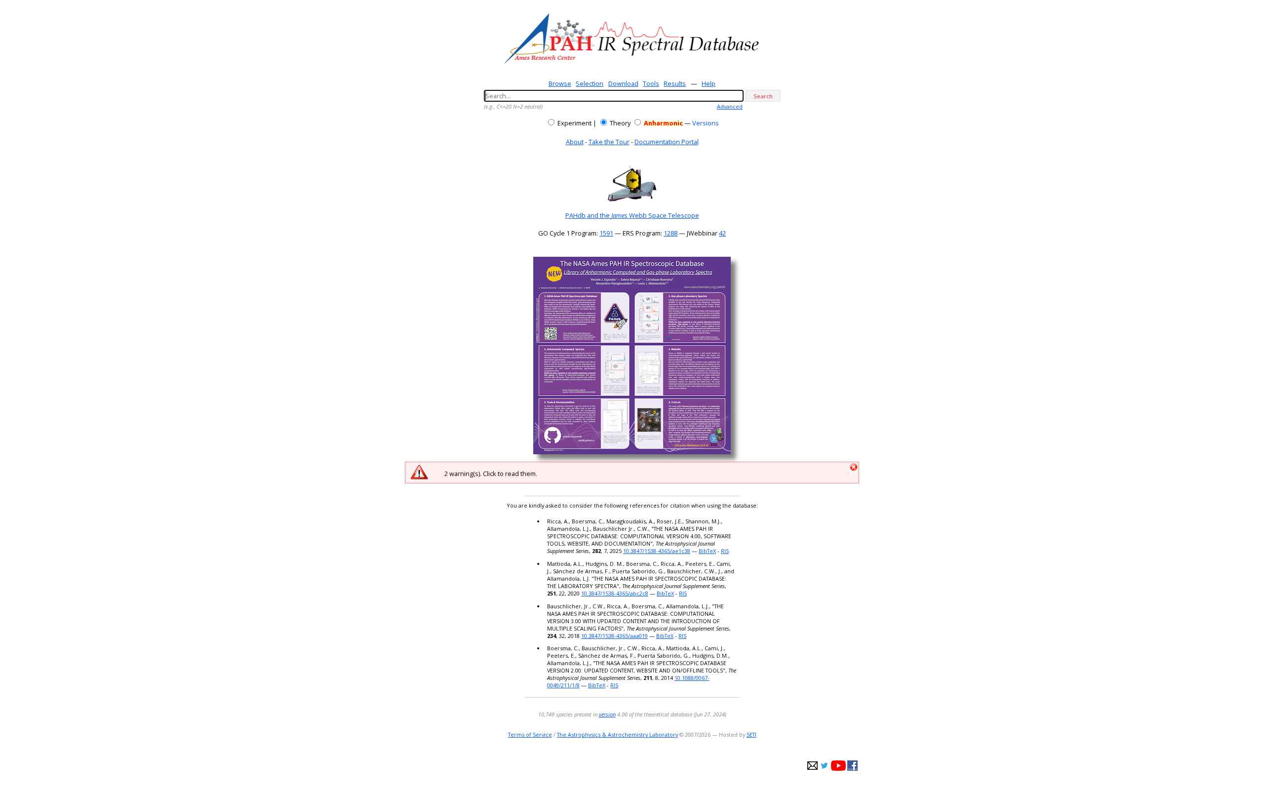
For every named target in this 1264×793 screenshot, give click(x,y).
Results (675, 83)
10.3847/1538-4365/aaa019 (614, 635)
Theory (620, 123)
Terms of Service (530, 734)
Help (708, 83)
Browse (560, 83)
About (575, 141)
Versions (705, 123)
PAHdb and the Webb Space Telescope (632, 215)
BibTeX (707, 551)
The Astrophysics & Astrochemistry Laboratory (617, 734)
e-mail (812, 765)
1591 (606, 233)
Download (623, 83)
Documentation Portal (666, 141)
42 (722, 233)
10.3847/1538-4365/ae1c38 (656, 551)
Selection (589, 83)
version (607, 714)
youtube (838, 765)
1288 (670, 233)
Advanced (730, 106)
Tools (651, 83)
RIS (725, 551)
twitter (824, 765)
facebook (852, 765)
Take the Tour (609, 141)
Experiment (574, 123)
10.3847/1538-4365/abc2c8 (614, 593)
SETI (751, 734)
